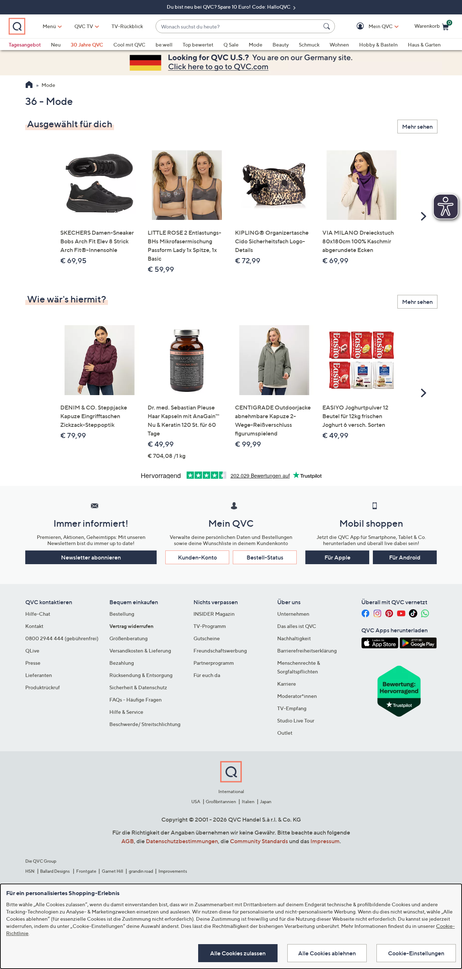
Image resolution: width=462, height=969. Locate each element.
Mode (255, 44)
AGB (127, 841)
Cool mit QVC (129, 44)
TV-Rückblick (127, 26)
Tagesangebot (25, 44)
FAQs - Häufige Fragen (135, 699)
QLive (32, 650)
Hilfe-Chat (37, 614)
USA (195, 801)
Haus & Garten (424, 44)
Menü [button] (49, 26)
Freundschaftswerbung (220, 650)
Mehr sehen (417, 126)
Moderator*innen (297, 696)
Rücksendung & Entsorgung (141, 675)
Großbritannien (221, 801)
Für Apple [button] (337, 557)
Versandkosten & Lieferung (140, 650)
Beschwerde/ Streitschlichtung (144, 724)
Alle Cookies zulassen (238, 953)
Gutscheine (206, 638)
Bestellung (121, 614)
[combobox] (238, 26)
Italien (248, 801)
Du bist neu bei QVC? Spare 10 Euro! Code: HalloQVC (229, 7)
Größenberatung (128, 638)
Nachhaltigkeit (294, 638)
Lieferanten (38, 675)
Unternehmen (293, 614)
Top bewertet (198, 44)
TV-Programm (209, 626)
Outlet (284, 733)
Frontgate (86, 871)
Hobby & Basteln (378, 44)
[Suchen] (328, 26)
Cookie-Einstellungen (416, 953)
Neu (56, 44)
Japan (265, 801)
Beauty (281, 44)
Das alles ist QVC (296, 626)
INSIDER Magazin (214, 614)
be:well (164, 44)
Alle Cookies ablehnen (327, 953)
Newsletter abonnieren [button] (91, 557)
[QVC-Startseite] (29, 85)
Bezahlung (121, 663)
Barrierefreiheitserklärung (307, 650)
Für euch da (206, 675)
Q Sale (231, 44)
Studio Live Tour (295, 720)
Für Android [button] (404, 557)
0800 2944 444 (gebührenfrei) (62, 638)
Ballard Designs (55, 871)
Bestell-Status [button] (265, 557)
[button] (370, 26)
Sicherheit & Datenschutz (138, 687)
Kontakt (34, 626)
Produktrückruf (42, 687)
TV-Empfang (291, 708)
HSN (30, 871)
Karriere (286, 684)
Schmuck (309, 44)
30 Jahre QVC (87, 44)
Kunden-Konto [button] (197, 557)
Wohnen (339, 44)
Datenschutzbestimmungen (182, 841)
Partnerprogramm (213, 663)
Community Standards (259, 841)
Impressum (325, 841)
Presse (32, 663)
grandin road (141, 871)
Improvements (172, 871)
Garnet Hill (112, 871)
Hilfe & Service (126, 712)
